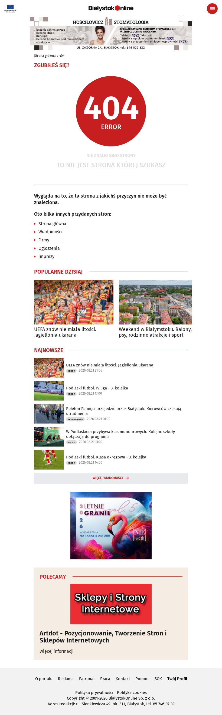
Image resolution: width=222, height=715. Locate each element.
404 (61, 56)
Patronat (87, 678)
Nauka (71, 442)
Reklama (66, 678)
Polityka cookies (132, 692)
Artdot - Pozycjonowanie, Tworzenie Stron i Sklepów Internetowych (103, 637)
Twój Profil (177, 678)
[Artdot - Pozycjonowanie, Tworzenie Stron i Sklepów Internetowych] (111, 604)
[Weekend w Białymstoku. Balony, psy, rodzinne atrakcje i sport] (158, 302)
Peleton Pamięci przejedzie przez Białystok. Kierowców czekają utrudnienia (123, 411)
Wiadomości (50, 231)
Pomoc (141, 678)
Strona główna (45, 56)
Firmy (43, 239)
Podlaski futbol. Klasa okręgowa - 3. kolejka (106, 457)
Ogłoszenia (49, 248)
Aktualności (75, 419)
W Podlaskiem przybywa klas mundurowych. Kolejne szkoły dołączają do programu (120, 434)
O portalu (44, 678)
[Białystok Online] (111, 8)
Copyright (75, 698)
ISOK (158, 678)
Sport (71, 371)
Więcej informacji (57, 651)
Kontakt (123, 678)
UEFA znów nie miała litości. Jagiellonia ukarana (65, 332)
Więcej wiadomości (108, 478)
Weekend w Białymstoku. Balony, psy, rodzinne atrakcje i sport (155, 332)
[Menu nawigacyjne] (212, 8)
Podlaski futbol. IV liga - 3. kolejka (97, 388)
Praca (105, 678)
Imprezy (46, 256)
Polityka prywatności (94, 692)
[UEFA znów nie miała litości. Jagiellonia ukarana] (73, 302)
